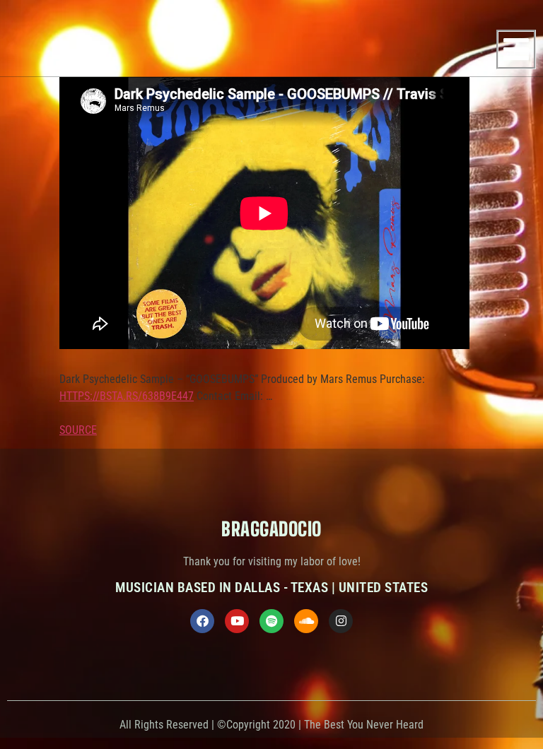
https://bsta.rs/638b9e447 (126, 396)
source (78, 430)
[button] (516, 49)
